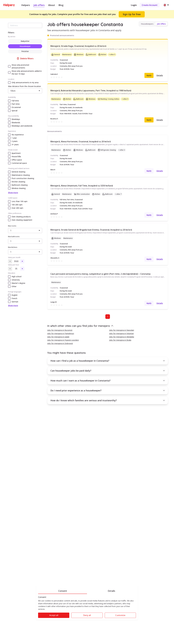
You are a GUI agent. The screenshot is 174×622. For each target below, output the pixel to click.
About (51, 5)
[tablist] (87, 590)
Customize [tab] (120, 615)
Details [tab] (111, 590)
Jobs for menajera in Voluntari (121, 333)
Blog (60, 5)
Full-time (15, 100)
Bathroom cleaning (20, 185)
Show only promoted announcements (20, 66)
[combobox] (25, 25)
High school (16, 276)
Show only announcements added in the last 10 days (27, 72)
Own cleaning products (21, 216)
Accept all (53, 615)
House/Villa (16, 156)
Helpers (25, 5)
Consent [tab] (62, 590)
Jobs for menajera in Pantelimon (60, 333)
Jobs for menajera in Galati (58, 337)
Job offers (39, 5)
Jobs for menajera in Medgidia (121, 337)
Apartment (16, 153)
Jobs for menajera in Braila (120, 340)
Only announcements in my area (25, 82)
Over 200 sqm (17, 208)
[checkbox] (9, 66)
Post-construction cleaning (23, 178)
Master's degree (18, 283)
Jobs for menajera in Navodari (121, 330)
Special (14, 110)
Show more (13, 192)
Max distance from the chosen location (24, 86)
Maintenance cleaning (21, 175)
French (14, 298)
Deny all (87, 615)
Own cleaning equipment (22, 220)
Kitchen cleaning (18, 181)
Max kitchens (12, 247)
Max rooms (12, 226)
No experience (18, 134)
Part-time (16, 104)
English (14, 295)
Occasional (16, 107)
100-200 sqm (17, 204)
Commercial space (19, 163)
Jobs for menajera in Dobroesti (60, 343)
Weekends (16, 122)
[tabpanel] (87, 608)
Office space (17, 160)
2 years (15, 141)
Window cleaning (19, 188)
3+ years (15, 144)
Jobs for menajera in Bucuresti (59, 330)
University (16, 280)
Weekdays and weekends (22, 126)
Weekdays (16, 119)
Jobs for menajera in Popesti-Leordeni (63, 340)
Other (14, 286)
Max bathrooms (14, 236)
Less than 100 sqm (19, 201)
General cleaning (18, 172)
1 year (14, 138)
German (15, 301)
